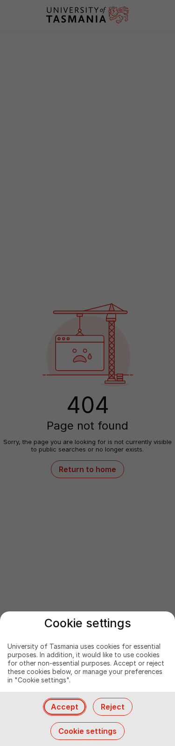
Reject (113, 706)
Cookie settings (87, 731)
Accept (64, 706)
